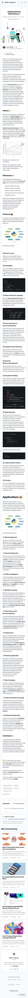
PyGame (10, 561)
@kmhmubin (15, 772)
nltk (8, 584)
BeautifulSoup (12, 690)
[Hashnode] (17, 969)
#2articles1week (7, 785)
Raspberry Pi (19, 723)
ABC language (15, 116)
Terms (18, 980)
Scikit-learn (17, 605)
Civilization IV (9, 566)
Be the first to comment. (18, 808)
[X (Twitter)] (14, 47)
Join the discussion (19, 804)
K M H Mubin (9, 47)
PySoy (6, 560)
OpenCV (5, 711)
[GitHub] (13, 969)
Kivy (23, 643)
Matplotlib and (8, 627)
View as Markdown (15, 19)
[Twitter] (10, 969)
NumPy (17, 582)
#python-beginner (8, 788)
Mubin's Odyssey (10, 2)
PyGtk (20, 643)
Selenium (19, 690)
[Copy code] (23, 280)
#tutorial (17, 788)
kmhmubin (15, 966)
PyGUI (15, 644)
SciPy (20, 582)
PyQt (16, 643)
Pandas (12, 605)
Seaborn (14, 627)
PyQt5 (16, 353)
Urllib (4, 692)
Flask (19, 544)
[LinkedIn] (16, 47)
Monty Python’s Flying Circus (10, 128)
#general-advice (7, 791)
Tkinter (5, 644)
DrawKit (16, 779)
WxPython (10, 644)
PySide (21, 644)
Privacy (14, 980)
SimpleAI (13, 584)
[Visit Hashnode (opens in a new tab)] (14, 990)
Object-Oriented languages (15, 298)
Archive (9, 980)
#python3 (15, 785)
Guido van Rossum (15, 118)
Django (15, 544)
